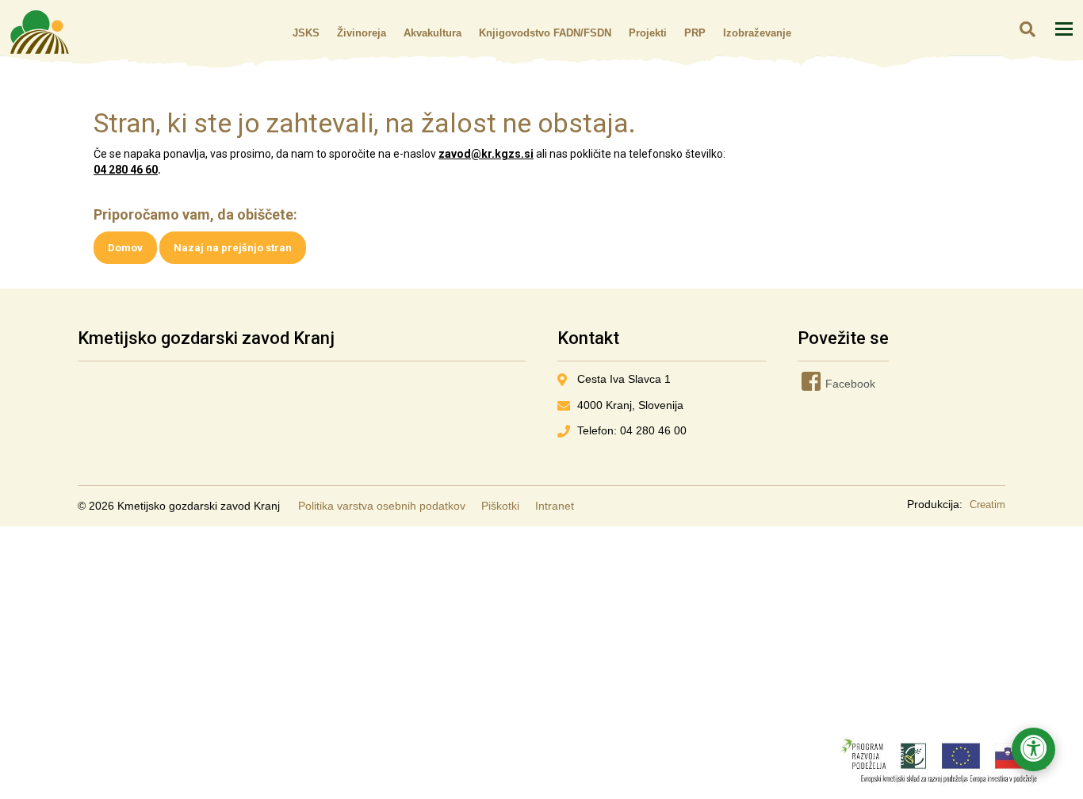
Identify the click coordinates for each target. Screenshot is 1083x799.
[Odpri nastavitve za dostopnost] (1033, 749)
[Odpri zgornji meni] (1064, 29)
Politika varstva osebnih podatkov (381, 505)
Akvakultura (432, 33)
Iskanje (1027, 29)
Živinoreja (361, 33)
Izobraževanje (757, 33)
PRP (695, 33)
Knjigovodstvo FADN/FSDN (545, 33)
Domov (125, 248)
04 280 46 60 (126, 169)
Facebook (826, 383)
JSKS (306, 33)
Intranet (554, 505)
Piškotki (500, 505)
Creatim (987, 504)
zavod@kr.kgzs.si (486, 153)
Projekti (648, 33)
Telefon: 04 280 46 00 (632, 430)
